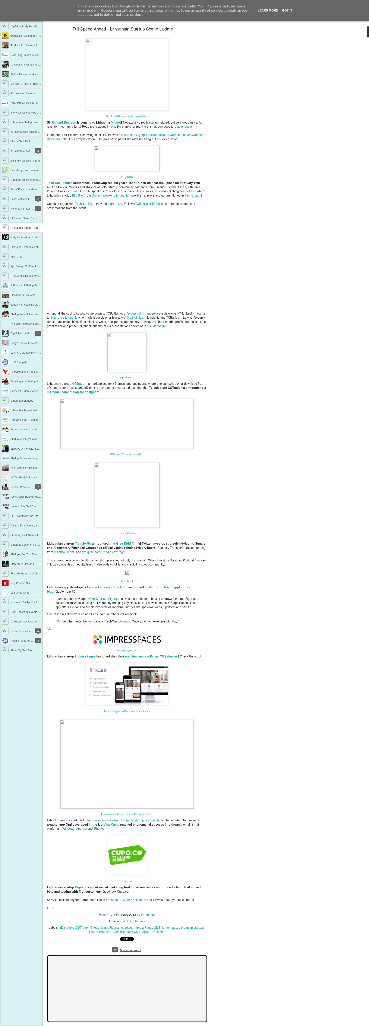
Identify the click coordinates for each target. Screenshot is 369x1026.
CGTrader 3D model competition (127, 454)
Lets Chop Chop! (20, 592)
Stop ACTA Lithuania (22, 563)
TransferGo (83, 543)
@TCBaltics (127, 176)
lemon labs (169, 927)
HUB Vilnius (135, 317)
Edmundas (148, 914)
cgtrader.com (127, 377)
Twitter (125, 900)
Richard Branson (64, 122)
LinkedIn (140, 900)
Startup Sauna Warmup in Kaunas (30, 458)
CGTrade (78, 383)
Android (81, 828)
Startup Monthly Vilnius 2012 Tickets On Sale (36, 439)
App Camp (111, 824)
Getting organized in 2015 (25, 160)
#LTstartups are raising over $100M (30, 131)
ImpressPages (85, 656)
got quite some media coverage (103, 552)
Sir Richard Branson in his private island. (127, 116)
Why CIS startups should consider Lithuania (35, 189)
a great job (115, 203)
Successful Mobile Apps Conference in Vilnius (37, 391)
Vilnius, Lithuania (133, 921)
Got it (287, 10)
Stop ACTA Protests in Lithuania (28, 448)
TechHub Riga (84, 203)
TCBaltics (118, 932)
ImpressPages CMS (147, 927)
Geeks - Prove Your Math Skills (28, 487)
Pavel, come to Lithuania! (25, 199)
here (112, 126)
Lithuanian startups (192, 927)
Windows (68, 828)
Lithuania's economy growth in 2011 (31, 544)
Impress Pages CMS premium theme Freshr (127, 711)
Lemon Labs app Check (104, 587)
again (126, 621)
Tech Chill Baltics (59, 183)
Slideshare (159, 326)
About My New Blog (21, 650)
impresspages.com (127, 650)
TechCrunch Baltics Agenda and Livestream (35, 496)
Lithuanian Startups (21, 400)
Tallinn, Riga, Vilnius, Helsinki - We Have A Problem (40, 525)
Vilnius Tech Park (20, 141)
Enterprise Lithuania (64, 317)
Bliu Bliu (77, 195)
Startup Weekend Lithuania (110, 195)
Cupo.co (127, 881)
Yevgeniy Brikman (138, 313)
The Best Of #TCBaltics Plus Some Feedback (36, 467)
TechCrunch (193, 195)
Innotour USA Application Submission (32, 602)
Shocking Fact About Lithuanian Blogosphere (36, 535)
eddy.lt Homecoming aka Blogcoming (32, 304)
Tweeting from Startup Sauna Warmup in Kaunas (38, 381)
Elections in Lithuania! (23, 295)
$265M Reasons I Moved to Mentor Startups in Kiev (40, 74)
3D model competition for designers (73, 392)
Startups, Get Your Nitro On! (26, 554)
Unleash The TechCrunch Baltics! (29, 506)
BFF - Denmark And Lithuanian (28, 515)
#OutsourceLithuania (22, 93)
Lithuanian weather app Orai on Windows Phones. (127, 814)
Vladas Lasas (183, 126)
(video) (116, 122)
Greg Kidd (123, 543)
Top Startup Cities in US (24, 103)
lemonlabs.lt (127, 581)
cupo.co (126, 927)
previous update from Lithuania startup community (125, 820)
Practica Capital (64, 552)
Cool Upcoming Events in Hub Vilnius (32, 612)
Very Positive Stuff (20, 583)
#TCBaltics (140, 203)
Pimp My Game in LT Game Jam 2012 (32, 573)
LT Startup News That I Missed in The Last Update (39, 218)
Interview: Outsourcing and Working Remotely (36, 112)
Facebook (112, 900)
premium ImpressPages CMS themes (151, 656)
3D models (66, 927)
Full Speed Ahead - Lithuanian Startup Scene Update (123, 29)
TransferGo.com (127, 533)
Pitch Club (16, 256)
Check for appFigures (104, 598)
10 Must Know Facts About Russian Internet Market (39, 621)
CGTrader (82, 927)
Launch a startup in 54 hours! (27, 352)
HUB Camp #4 (18, 362)
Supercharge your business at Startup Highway (37, 429)
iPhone (98, 828)
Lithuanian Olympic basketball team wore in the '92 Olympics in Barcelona (126, 137)
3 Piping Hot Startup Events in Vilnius (32, 285)
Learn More (268, 10)
